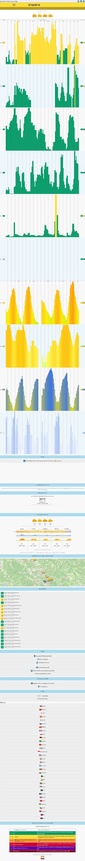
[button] (34, 560)
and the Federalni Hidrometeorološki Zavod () (57, 488)
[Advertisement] (40, 473)
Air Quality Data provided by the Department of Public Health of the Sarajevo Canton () (22, 488)
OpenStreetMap (77, 585)
